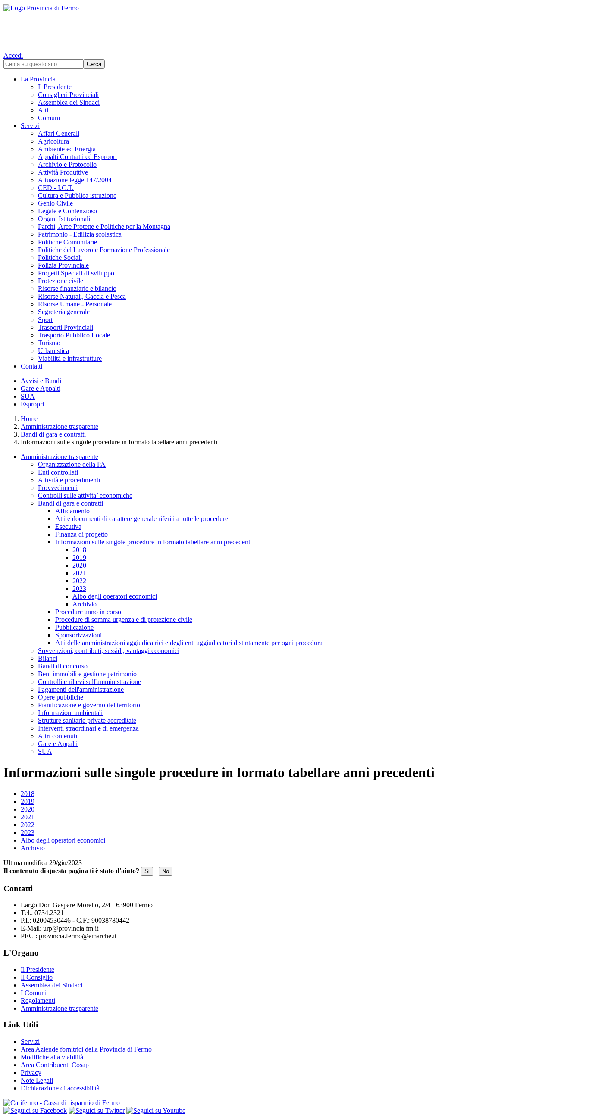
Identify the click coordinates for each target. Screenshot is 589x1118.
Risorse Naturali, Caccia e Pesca (82, 296)
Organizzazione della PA (72, 464)
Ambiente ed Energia (67, 149)
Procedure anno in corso (88, 611)
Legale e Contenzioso (67, 211)
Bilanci (47, 658)
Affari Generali (58, 133)
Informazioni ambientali (70, 712)
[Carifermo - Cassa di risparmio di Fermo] (294, 1103)
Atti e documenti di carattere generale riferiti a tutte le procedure (141, 518)
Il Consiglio (37, 977)
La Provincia (38, 79)
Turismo (49, 343)
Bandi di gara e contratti (53, 434)
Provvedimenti (58, 487)
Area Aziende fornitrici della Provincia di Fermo (86, 1049)
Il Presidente (55, 87)
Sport (45, 319)
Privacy (31, 1072)
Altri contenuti (57, 736)
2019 (79, 557)
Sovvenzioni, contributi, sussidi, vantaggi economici (108, 650)
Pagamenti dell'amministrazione (81, 689)
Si (147, 871)
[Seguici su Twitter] (97, 1110)
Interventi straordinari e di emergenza (88, 728)
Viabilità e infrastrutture (70, 358)
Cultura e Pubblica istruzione (77, 195)
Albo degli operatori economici (114, 596)
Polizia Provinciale (63, 265)
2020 (79, 565)
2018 (79, 549)
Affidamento (72, 511)
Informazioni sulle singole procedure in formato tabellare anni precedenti (153, 542)
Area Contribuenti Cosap (55, 1064)
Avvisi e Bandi (41, 380)
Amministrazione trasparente (59, 426)
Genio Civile (55, 203)
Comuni (49, 118)
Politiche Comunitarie (67, 242)
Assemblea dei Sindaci (69, 102)
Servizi (30, 125)
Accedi (13, 55)
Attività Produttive (63, 172)
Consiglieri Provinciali (68, 94)
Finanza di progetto (81, 534)
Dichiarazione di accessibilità (60, 1088)
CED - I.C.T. (56, 187)
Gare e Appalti (40, 388)
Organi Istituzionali (64, 218)
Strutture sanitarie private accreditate (87, 720)
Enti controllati (58, 472)
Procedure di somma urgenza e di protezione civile (123, 619)
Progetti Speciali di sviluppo (76, 273)
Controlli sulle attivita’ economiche (85, 495)
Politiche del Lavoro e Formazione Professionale (104, 249)
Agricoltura (53, 141)
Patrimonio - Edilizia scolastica (80, 234)
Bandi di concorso (63, 666)
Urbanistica (53, 350)
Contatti (31, 366)
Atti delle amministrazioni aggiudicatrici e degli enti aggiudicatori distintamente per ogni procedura (189, 642)
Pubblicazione (74, 627)
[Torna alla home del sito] (294, 25)
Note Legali (37, 1080)
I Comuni (34, 992)
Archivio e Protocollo (67, 164)
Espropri (32, 404)
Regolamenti (38, 1000)
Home (29, 418)
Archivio (84, 604)
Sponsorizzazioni (78, 635)
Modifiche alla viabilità (52, 1057)
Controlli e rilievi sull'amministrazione (89, 681)
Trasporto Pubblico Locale (74, 335)
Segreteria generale (64, 311)
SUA (28, 396)
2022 (79, 580)
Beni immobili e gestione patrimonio (87, 674)
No (165, 871)
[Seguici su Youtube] (155, 1110)
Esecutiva (68, 526)
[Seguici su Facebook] (35, 1110)
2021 (79, 573)
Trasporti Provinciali (65, 327)
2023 (79, 588)
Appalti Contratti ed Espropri (77, 156)
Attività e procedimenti (69, 480)
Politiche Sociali (60, 257)
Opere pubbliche (60, 697)
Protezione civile (60, 280)
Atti (43, 110)
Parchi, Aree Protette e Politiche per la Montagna (104, 226)
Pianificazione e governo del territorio (89, 705)
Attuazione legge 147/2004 (75, 180)
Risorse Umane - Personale (75, 304)
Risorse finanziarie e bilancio (77, 288)
